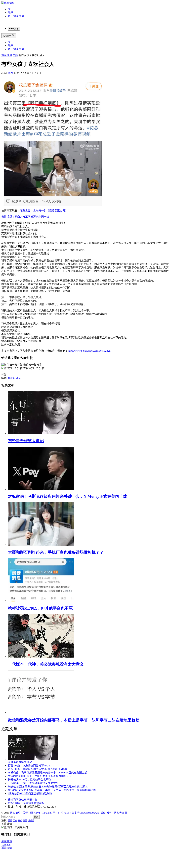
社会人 (17, 378)
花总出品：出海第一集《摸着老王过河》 (44, 210)
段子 (25, 820)
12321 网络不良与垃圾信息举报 (26, 803)
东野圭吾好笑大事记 (26, 440)
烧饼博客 (106, 812)
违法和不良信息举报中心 (22, 799)
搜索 (36, 816)
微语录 (31, 820)
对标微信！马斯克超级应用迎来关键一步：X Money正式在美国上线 (67, 496)
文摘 (15, 55)
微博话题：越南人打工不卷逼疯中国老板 (25, 216)
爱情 (10, 820)
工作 (15, 820)
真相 (20, 820)
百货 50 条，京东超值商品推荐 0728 (29, 765)
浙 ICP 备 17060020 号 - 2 (44, 812)
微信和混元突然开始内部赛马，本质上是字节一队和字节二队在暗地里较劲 (73, 720)
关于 (10, 9)
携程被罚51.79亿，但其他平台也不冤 (40, 608)
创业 (10, 378)
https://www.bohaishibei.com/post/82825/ (89, 350)
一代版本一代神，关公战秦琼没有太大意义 (46, 664)
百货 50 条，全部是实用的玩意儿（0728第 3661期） (38, 769)
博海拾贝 (6, 55)
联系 (10, 12)
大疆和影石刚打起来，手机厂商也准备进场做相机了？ (56, 552)
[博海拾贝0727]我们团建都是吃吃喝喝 (30, 793)
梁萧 (11, 73)
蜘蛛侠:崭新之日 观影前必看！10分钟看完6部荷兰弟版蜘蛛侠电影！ (48, 786)
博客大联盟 (120, 812)
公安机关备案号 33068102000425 (80, 812)
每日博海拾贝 (16, 16)
